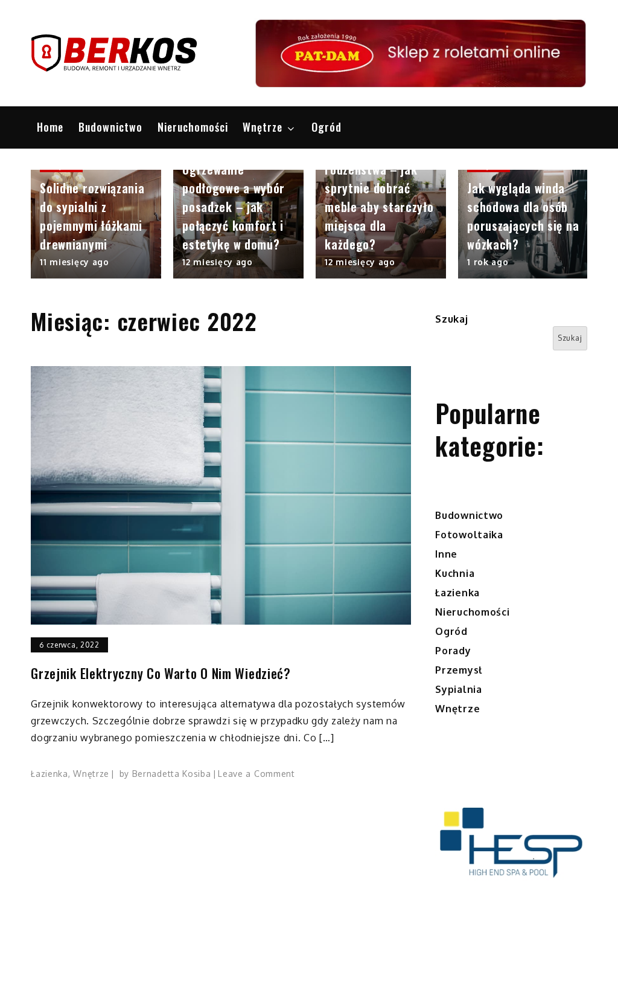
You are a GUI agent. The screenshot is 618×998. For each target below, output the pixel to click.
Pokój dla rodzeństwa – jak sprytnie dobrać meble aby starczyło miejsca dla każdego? (379, 197)
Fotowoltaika (469, 535)
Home (50, 127)
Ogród (326, 127)
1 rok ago (487, 262)
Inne (446, 554)
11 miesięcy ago (74, 262)
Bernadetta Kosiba (171, 773)
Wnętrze (262, 127)
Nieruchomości (193, 127)
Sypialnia (458, 689)
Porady (453, 651)
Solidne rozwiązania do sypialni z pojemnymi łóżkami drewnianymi (92, 216)
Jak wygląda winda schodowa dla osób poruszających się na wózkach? (523, 216)
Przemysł (458, 670)
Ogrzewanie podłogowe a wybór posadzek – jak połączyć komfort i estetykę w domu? (233, 206)
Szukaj (451, 319)
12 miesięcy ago (217, 262)
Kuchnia (454, 573)
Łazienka (49, 773)
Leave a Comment (256, 773)
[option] (96, 224)
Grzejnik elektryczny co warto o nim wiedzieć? (161, 673)
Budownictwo (110, 127)
